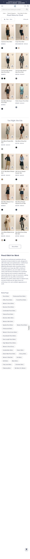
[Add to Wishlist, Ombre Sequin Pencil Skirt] (26, 85)
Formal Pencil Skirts (21, 300)
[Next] (26, 2)
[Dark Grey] (16, 78)
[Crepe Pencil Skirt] (22, 32)
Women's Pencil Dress (8, 346)
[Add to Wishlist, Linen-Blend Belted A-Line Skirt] (12, 217)
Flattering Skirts (7, 368)
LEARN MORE (21, 3)
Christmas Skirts (19, 364)
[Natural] (2, 240)
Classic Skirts (20, 350)
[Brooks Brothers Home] (15, 6)
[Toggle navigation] (2, 6)
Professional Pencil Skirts (19, 296)
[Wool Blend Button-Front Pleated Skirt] (8, 192)
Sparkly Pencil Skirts (8, 325)
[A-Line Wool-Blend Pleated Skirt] (8, 162)
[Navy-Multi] (2, 109)
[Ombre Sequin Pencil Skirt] (22, 91)
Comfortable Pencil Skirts (9, 310)
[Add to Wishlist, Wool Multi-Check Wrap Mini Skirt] (26, 217)
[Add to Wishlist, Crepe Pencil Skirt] (26, 26)
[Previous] (4, 2)
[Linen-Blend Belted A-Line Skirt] (8, 222)
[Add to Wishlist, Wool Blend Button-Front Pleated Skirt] (12, 186)
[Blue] (2, 149)
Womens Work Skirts (8, 321)
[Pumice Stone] (19, 48)
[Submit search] (27, 9)
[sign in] (25, 6)
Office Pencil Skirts (7, 300)
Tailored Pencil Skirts (8, 314)
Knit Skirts (19, 357)
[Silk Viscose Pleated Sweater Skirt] (22, 162)
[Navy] (2, 48)
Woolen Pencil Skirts (22, 325)
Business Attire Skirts (8, 317)
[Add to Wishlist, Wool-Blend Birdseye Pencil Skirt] (12, 85)
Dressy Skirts (22, 353)
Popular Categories (12, 13)
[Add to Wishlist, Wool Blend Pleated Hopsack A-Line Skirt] (26, 186)
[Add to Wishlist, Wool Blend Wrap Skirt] (26, 126)
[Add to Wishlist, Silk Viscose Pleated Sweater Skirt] (26, 156)
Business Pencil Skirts (8, 307)
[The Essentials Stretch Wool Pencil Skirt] (8, 61)
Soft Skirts (5, 361)
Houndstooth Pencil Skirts (9, 335)
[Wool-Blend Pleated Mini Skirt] (8, 131)
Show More (15, 246)
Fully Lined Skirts (7, 364)
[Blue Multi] (16, 107)
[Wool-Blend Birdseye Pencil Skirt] (8, 91)
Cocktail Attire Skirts (8, 350)
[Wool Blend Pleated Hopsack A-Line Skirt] (22, 192)
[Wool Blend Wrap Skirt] (22, 131)
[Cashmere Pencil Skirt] (8, 32)
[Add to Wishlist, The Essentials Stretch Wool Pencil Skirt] (12, 55)
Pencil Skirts (6, 296)
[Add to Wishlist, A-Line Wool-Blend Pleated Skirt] (12, 156)
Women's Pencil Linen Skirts (10, 332)
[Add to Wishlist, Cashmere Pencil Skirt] (12, 26)
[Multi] (16, 240)
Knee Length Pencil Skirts (9, 339)
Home (4, 13)
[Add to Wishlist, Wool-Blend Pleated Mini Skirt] (12, 126)
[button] (28, 6)
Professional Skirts (7, 328)
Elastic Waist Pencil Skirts (9, 353)
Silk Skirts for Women (20, 368)
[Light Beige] (2, 179)
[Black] (4, 78)
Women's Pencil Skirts (8, 303)
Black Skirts (15, 361)
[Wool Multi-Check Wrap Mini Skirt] (22, 222)
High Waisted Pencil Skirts (9, 343)
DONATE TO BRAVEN (11, 3)
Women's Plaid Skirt (8, 357)
